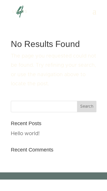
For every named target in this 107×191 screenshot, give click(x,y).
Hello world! (25, 133)
